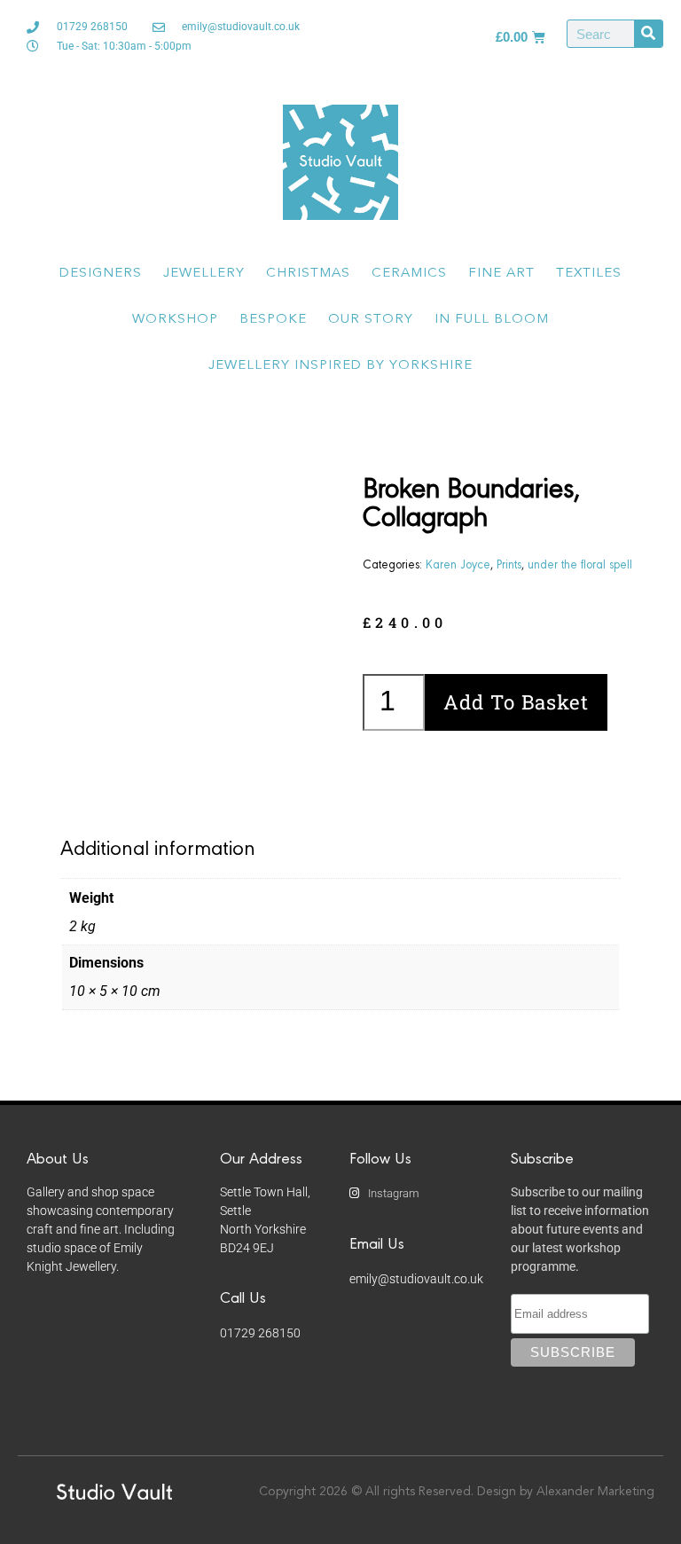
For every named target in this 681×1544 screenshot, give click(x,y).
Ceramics (409, 273)
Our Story (370, 319)
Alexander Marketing (595, 1491)
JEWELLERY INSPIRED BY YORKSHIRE (340, 365)
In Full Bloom (491, 319)
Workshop (175, 319)
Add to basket (516, 702)
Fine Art (501, 273)
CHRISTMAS (308, 273)
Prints (509, 563)
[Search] (648, 33)
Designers (100, 273)
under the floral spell (580, 563)
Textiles (589, 273)
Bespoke (273, 319)
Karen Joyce (458, 563)
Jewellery (204, 273)
